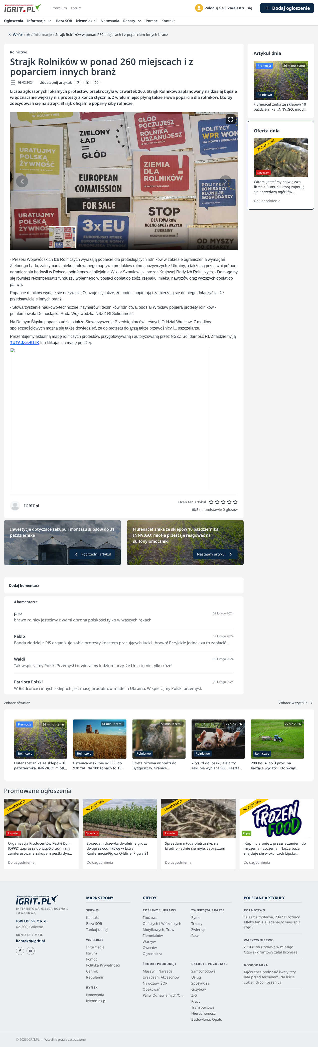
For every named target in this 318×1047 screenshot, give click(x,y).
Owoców (150, 947)
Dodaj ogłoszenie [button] (291, 8)
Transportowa (202, 1007)
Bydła (196, 917)
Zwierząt (198, 929)
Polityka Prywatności (103, 965)
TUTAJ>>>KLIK (24, 343)
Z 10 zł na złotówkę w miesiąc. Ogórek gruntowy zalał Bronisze (270, 949)
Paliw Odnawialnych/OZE (163, 995)
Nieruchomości (204, 1013)
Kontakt (168, 20)
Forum (76, 8)
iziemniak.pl (86, 20)
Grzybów (198, 989)
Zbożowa (150, 917)
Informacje (43, 34)
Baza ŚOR (64, 20)
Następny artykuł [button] (211, 554)
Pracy (195, 1001)
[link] (15, 35)
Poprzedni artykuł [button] (96, 554)
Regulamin (95, 977)
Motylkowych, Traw (158, 929)
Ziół (194, 995)
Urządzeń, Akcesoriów (161, 977)
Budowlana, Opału (206, 1019)
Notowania (110, 20)
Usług (196, 977)
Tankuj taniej (97, 929)
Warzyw (149, 941)
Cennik (92, 971)
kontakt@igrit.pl (30, 940)
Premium (59, 8)
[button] (199, 8)
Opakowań (152, 989)
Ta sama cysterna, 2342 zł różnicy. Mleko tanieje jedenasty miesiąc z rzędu (272, 922)
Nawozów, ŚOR (155, 983)
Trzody (196, 923)
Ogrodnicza (152, 953)
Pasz (195, 935)
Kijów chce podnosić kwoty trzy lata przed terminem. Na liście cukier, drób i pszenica (270, 977)
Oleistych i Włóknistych (162, 923)
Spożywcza (200, 983)
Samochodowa (203, 971)
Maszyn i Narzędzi (158, 971)
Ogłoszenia (13, 20)
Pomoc (151, 20)
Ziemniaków (153, 935)
